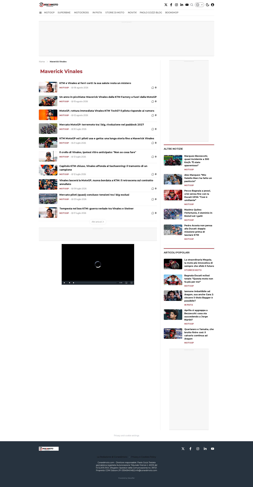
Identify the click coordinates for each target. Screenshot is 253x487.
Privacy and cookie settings (126, 435)
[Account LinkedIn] (181, 4)
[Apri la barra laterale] (40, 12)
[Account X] (165, 4)
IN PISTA (97, 12)
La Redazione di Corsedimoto (112, 457)
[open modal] (212, 4)
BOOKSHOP (171, 12)
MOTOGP (49, 12)
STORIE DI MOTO (115, 12)
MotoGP (64, 87)
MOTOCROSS (81, 12)
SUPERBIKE (64, 12)
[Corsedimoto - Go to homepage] (49, 449)
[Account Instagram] (176, 4)
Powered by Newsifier (126, 478)
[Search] (191, 4)
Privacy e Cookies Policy (143, 457)
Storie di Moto (193, 270)
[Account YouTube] (187, 4)
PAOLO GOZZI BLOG (151, 12)
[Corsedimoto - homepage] (52, 4)
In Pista (188, 305)
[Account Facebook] (171, 4)
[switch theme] (207, 5)
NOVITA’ (132, 12)
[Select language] (199, 5)
